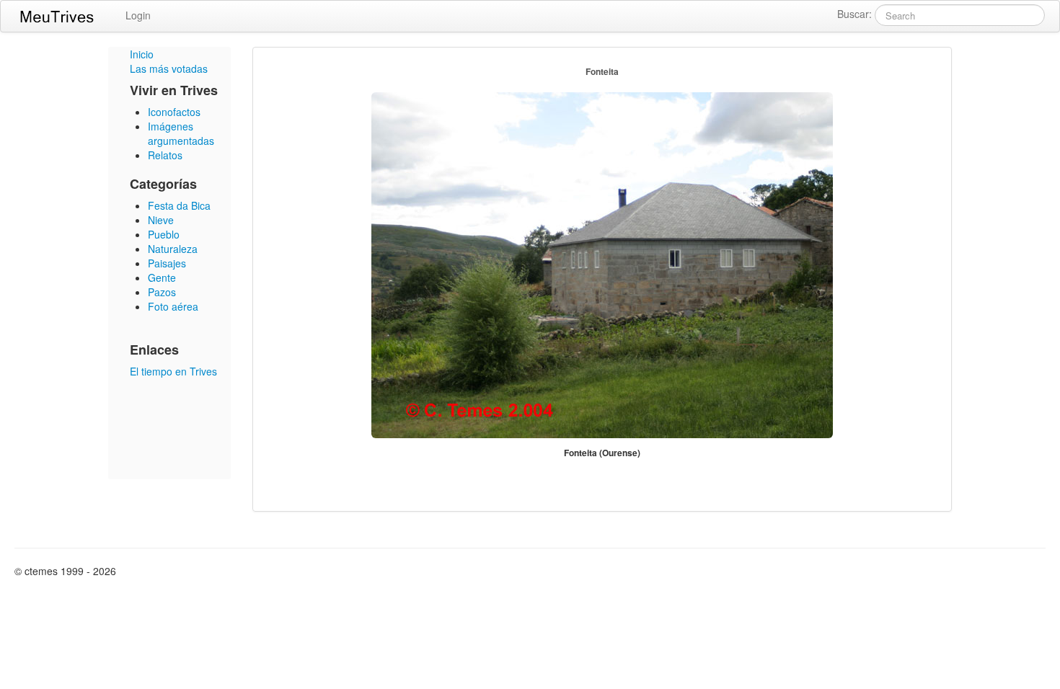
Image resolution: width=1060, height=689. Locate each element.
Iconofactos (174, 112)
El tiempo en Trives (173, 371)
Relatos (165, 155)
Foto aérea (173, 306)
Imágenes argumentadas (181, 133)
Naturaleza (173, 248)
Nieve (161, 220)
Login (138, 15)
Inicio (142, 54)
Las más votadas (169, 68)
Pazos (162, 292)
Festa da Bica (179, 205)
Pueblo (164, 234)
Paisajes (167, 263)
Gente (162, 277)
